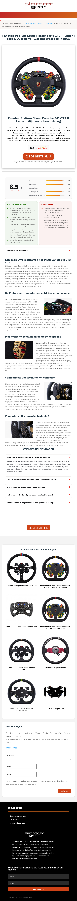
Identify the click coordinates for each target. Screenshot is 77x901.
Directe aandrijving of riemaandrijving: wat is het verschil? (32, 479)
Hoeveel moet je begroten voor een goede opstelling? (30, 502)
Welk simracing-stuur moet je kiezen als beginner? (29, 457)
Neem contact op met (18, 816)
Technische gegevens (17, 250)
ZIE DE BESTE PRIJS (38, 156)
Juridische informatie (17, 823)
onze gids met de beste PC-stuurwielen (39, 23)
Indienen (64, 791)
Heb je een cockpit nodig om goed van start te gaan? (30, 495)
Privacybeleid (14, 819)
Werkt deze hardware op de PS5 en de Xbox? (26, 487)
